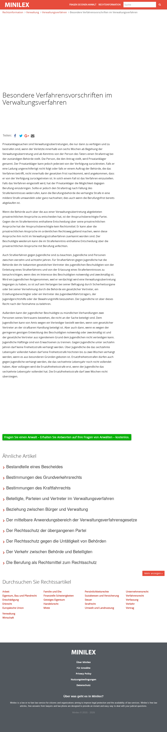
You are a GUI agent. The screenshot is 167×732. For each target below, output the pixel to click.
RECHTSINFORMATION (110, 4)
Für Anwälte (83, 667)
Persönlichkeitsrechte (97, 591)
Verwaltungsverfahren (54, 12)
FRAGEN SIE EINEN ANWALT (82, 4)
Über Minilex (83, 662)
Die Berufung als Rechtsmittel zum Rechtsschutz (51, 562)
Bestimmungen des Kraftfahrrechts (38, 488)
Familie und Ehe (52, 591)
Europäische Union (13, 607)
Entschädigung (10, 599)
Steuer (88, 599)
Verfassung (132, 599)
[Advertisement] (28, 31)
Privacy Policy (83, 673)
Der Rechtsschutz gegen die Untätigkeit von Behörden (56, 541)
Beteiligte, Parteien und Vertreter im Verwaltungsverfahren (60, 498)
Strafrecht (90, 603)
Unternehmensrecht (137, 591)
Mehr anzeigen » (153, 573)
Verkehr (130, 603)
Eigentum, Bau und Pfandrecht (19, 595)
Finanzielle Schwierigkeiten (59, 595)
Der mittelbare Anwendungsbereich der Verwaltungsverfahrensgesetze (71, 519)
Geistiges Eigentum (54, 599)
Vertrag (130, 607)
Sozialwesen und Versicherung (102, 595)
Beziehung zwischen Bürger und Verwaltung (47, 509)
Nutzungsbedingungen (83, 679)
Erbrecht (7, 603)
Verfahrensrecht (135, 595)
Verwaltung (32, 12)
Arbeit (5, 591)
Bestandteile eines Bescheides (34, 466)
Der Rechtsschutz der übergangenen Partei (46, 530)
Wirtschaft (8, 617)
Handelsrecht (51, 603)
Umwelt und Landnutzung (99, 607)
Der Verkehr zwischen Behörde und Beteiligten (49, 551)
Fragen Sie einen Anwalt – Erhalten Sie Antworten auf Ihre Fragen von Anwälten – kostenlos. (66, 437)
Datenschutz (83, 685)
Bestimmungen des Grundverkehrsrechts (44, 477)
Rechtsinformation (12, 12)
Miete (47, 607)
